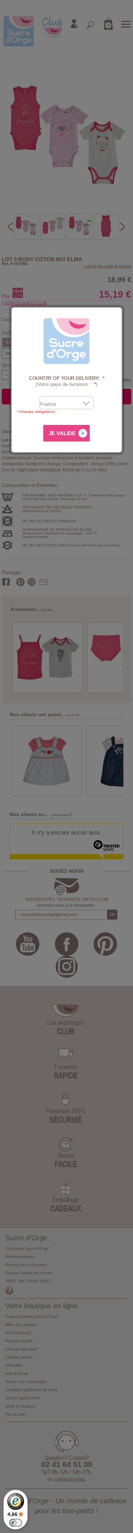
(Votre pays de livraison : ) (66, 381)
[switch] (15, 1523)
